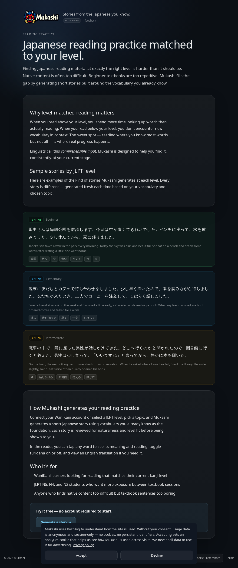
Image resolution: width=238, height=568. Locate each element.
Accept (81, 555)
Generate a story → (56, 522)
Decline (157, 555)
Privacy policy (83, 545)
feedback (90, 20)
